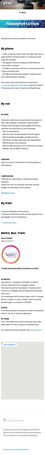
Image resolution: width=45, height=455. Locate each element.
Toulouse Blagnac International (16, 85)
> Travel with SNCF (9, 223)
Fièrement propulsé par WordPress (16, 449)
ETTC (7, 3)
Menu (24, 12)
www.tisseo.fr (36, 330)
